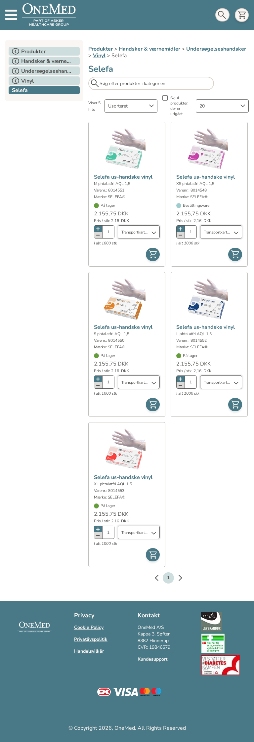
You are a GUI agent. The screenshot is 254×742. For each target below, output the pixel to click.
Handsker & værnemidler (149, 49)
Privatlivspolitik (90, 639)
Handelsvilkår (89, 651)
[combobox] (131, 106)
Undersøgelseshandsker (216, 49)
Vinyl (99, 55)
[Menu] (11, 15)
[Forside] (49, 14)
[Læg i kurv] (153, 254)
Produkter (100, 49)
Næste (177, 579)
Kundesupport (152, 659)
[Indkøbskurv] (242, 15)
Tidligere (160, 579)
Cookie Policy (89, 627)
